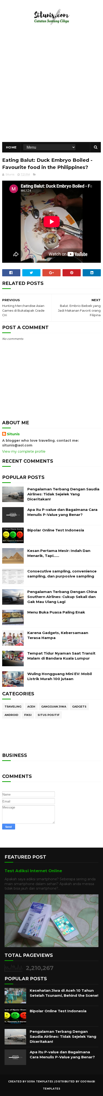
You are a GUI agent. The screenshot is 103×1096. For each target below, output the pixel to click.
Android (11, 715)
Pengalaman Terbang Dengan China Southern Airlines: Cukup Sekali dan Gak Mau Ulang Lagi (62, 596)
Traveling (13, 706)
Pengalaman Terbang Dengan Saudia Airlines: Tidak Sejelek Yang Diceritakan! (63, 494)
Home (11, 147)
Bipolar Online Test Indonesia (55, 530)
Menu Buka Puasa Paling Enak (56, 612)
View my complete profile (24, 451)
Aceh (31, 706)
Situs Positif (48, 715)
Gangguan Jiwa (53, 706)
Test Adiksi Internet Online (33, 870)
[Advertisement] (51, 88)
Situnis (13, 434)
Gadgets (79, 706)
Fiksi (28, 715)
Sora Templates (40, 1081)
